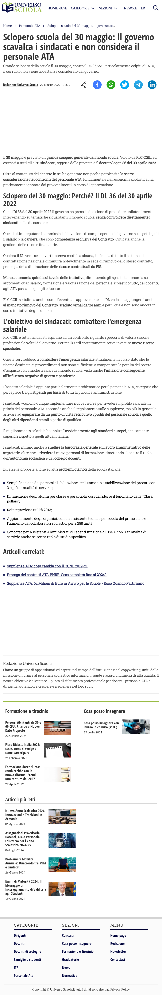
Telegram (138, 84)
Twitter (124, 84)
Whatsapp (111, 84)
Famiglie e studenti (27, 959)
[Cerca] (155, 7)
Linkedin (152, 84)
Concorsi (68, 935)
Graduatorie (70, 959)
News (66, 967)
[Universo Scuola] (22, 7)
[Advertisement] (81, 124)
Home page (118, 935)
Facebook (97, 84)
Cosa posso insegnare (77, 943)
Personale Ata (23, 975)
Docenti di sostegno (27, 951)
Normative (69, 975)
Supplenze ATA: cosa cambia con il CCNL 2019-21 (47, 566)
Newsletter (134, 8)
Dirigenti (20, 935)
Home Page (57, 8)
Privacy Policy (120, 989)
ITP (16, 967)
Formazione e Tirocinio (77, 951)
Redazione (117, 943)
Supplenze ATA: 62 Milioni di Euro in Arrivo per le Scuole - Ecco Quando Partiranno (75, 583)
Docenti (19, 943)
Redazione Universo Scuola (20, 84)
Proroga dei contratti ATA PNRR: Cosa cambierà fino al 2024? (57, 574)
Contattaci (117, 959)
